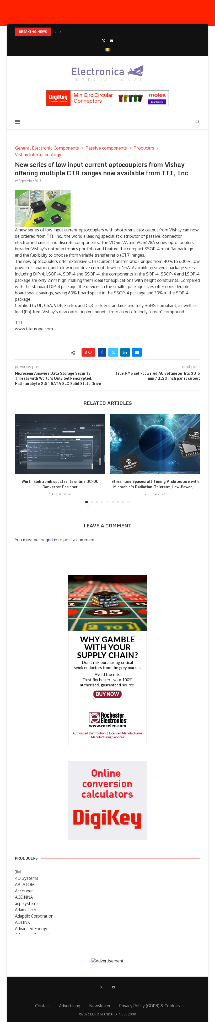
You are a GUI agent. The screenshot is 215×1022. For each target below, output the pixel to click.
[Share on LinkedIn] (125, 352)
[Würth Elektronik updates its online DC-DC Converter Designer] (60, 444)
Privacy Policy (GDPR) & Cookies (149, 1005)
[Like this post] (90, 352)
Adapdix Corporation (34, 916)
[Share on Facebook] (102, 352)
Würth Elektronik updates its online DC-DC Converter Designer (60, 484)
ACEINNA (24, 897)
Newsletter (99, 1005)
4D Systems (26, 878)
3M (18, 872)
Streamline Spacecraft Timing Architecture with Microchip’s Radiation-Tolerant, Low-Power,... (155, 484)
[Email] (111, 41)
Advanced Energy (31, 928)
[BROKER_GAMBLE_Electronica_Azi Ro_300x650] (107, 578)
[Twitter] (103, 41)
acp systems (27, 903)
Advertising (69, 1005)
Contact (42, 1005)
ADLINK (22, 922)
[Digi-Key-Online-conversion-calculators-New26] (107, 764)
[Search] (197, 121)
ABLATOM (25, 884)
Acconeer (24, 890)
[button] (55, 32)
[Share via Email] (137, 352)
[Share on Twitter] (113, 352)
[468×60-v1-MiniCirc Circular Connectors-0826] (107, 93)
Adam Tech (25, 909)
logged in (48, 539)
